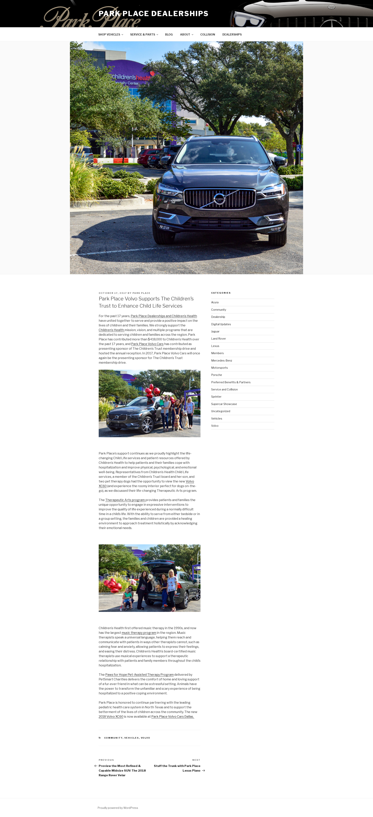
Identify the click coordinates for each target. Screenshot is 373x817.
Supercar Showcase (224, 404)
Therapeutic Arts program (125, 500)
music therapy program (139, 633)
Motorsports (219, 367)
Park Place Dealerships (154, 13)
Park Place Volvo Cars (147, 344)
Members (217, 353)
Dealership (218, 316)
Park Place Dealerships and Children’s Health (164, 316)
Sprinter (216, 396)
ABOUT (185, 34)
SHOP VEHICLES (109, 34)
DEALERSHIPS (232, 34)
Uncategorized (220, 411)
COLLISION (207, 34)
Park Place (141, 293)
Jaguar (215, 331)
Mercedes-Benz (221, 360)
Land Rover (218, 338)
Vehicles (131, 737)
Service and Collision (224, 389)
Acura (215, 302)
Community (113, 737)
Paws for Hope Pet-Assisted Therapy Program (139, 674)
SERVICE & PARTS (142, 34)
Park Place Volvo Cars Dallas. (172, 716)
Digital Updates (221, 324)
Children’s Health (112, 330)
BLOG (169, 34)
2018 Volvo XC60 (111, 716)
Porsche (216, 374)
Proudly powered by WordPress (118, 807)
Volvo (146, 737)
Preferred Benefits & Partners (231, 382)
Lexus (215, 346)
